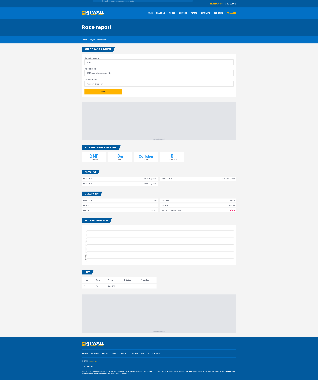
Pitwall (84, 39)
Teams (194, 13)
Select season (91, 58)
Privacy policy (87, 366)
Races (172, 13)
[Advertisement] (160, 120)
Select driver (90, 79)
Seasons (160, 13)
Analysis (231, 13)
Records (218, 13)
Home (150, 13)
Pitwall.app (93, 361)
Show (103, 92)
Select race (90, 69)
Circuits (205, 13)
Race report (101, 39)
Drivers (183, 13)
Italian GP (216, 3)
